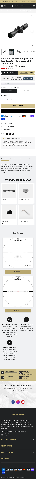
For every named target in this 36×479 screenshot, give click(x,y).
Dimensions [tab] (24, 159)
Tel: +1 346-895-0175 (26, 372)
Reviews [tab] (31, 159)
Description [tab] (5, 159)
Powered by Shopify (20, 477)
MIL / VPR (9, 90)
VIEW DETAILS (18, 271)
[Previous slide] (4, 31)
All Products (10, 11)
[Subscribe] (32, 396)
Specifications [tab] (14, 159)
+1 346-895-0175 (8, 433)
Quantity (4, 95)
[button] (2, 5)
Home (2, 11)
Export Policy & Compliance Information (13, 144)
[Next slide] (32, 31)
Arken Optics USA (10, 477)
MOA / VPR (26, 90)
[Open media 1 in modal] (31, 17)
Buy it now (18, 111)
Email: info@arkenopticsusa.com (27, 374)
